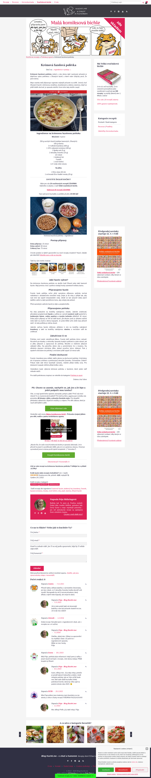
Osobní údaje (68, 766)
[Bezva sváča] (36, 475)
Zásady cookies (111, 774)
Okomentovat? (53, 462)
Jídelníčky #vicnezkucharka (108, 131)
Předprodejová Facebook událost (109, 281)
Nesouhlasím (123, 770)
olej (59, 491)
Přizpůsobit (140, 770)
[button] (147, 749)
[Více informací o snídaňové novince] (109, 237)
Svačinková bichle (44, 2)
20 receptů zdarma (111, 100)
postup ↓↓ (67, 70)
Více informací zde (58, 408)
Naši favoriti (43, 484)
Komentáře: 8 (64, 462)
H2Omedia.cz (73, 773)
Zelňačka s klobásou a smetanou (34, 273)
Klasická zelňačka (44, 273)
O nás (56, 2)
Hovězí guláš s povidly (52, 273)
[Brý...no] (34, 475)
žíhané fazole (77, 491)
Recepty (6, 2)
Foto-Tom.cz (89, 773)
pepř (63, 491)
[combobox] (125, 2)
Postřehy (109, 126)
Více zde (100, 100)
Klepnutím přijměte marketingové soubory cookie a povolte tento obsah (58, 429)
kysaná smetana (36, 491)
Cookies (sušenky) (83, 766)
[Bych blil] (31, 475)
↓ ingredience (58, 70)
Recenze (15, 2)
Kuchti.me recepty (32, 57)
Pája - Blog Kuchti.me (67, 600)
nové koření (53, 491)
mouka (45, 491)
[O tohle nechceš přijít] (146, 2)
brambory (76, 489)
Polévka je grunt (47, 57)
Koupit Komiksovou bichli (58, 455)
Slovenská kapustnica (71, 273)
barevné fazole (57, 489)
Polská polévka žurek (62, 273)
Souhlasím (106, 770)
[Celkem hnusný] (33, 475)
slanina (68, 491)
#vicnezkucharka (28, 2)
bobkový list (68, 489)
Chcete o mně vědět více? (73, 514)
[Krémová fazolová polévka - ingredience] (58, 216)
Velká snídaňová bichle (106, 272)
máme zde (134, 762)
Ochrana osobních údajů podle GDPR (127, 774)
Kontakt (58, 766)
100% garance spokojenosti (107, 104)
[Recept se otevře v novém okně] (34, 267)
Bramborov (34, 484)
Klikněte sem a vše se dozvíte (50, 255)
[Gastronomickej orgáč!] (38, 475)
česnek (83, 489)
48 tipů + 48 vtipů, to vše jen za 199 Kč (59, 441)
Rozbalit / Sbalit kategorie (107, 122)
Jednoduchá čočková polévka (81, 273)
